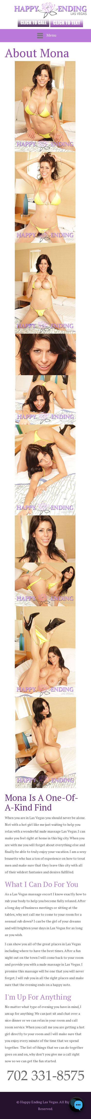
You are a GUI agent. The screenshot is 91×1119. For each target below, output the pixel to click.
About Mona (37, 53)
